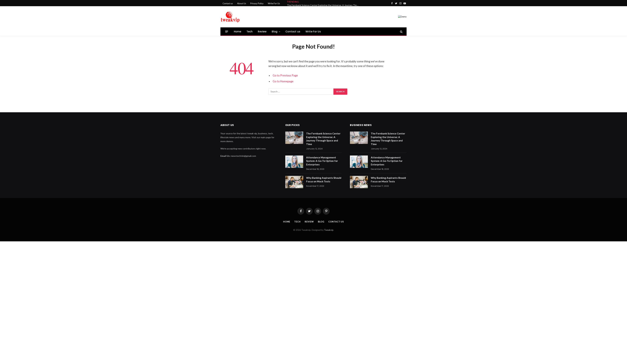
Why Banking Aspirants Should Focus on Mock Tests (323, 179)
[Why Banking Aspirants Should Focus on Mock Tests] (294, 182)
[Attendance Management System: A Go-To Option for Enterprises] (294, 161)
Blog (274, 31)
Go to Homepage (283, 81)
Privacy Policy (257, 3)
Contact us (228, 3)
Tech (250, 31)
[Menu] (226, 31)
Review (262, 31)
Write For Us (274, 3)
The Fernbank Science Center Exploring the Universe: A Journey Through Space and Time (323, 5)
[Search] (400, 31)
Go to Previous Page (285, 75)
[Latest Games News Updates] (230, 16)
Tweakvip (328, 230)
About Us (241, 3)
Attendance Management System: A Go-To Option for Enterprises (322, 161)
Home (237, 31)
